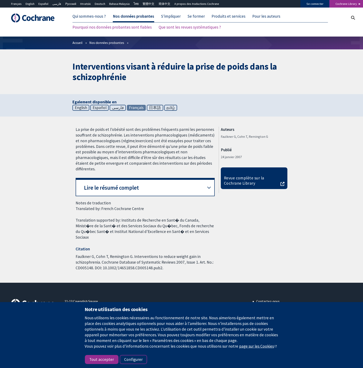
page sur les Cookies (256, 346)
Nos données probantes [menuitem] (133, 16)
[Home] (34, 18)
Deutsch (100, 4)
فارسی (56, 4)
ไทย (136, 4)
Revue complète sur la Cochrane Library (244, 180)
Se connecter (315, 4)
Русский (70, 4)
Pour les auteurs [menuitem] (266, 16)
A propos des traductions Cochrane (196, 4)
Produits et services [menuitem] (228, 16)
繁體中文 (148, 4)
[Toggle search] (353, 18)
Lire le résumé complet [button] (111, 187)
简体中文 (164, 4)
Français (16, 4)
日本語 (155, 107)
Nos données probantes (106, 43)
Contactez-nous (268, 301)
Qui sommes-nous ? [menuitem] (89, 16)
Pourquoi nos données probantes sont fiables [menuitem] (112, 27)
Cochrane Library (346, 4)
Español (43, 4)
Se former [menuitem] (196, 16)
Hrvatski (85, 4)
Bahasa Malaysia (119, 4)
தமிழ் (170, 107)
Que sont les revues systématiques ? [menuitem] (190, 27)
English (30, 4)
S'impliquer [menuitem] (171, 16)
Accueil (77, 43)
